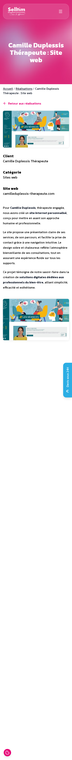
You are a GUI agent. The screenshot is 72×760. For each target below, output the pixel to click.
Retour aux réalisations (24, 103)
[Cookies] (7, 752)
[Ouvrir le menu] (60, 11)
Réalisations (24, 88)
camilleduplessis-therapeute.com (28, 193)
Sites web (10, 177)
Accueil (8, 88)
